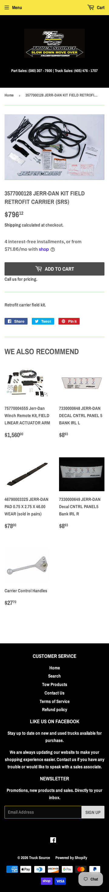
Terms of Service (55, 701)
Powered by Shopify (71, 857)
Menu (17, 7)
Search (54, 676)
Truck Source (39, 857)
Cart (100, 7)
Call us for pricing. (21, 279)
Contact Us (54, 693)
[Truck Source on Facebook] (53, 841)
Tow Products (54, 684)
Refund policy (54, 709)
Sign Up (93, 812)
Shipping (13, 225)
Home (9, 95)
